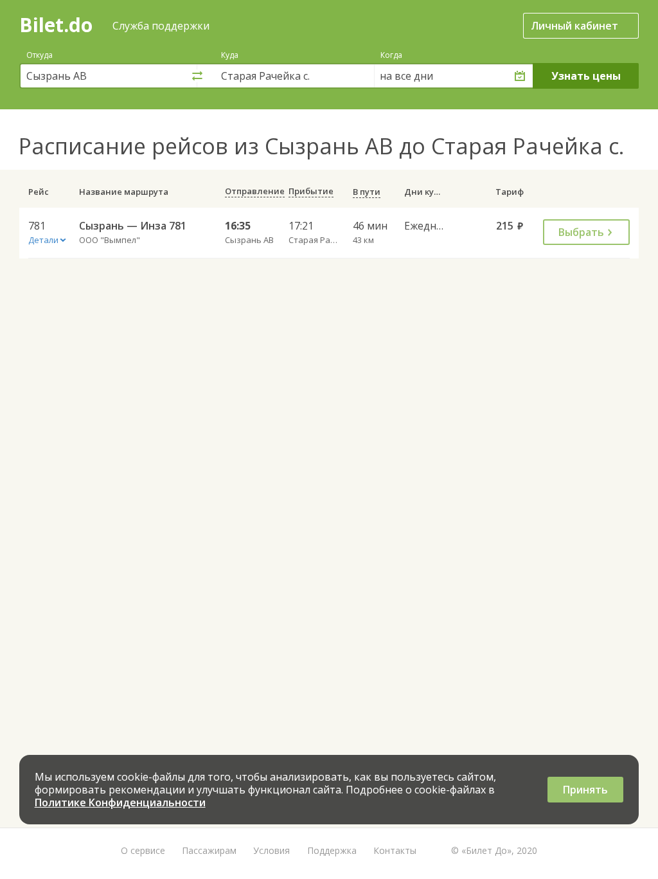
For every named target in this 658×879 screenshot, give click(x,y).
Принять (585, 790)
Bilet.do (56, 25)
